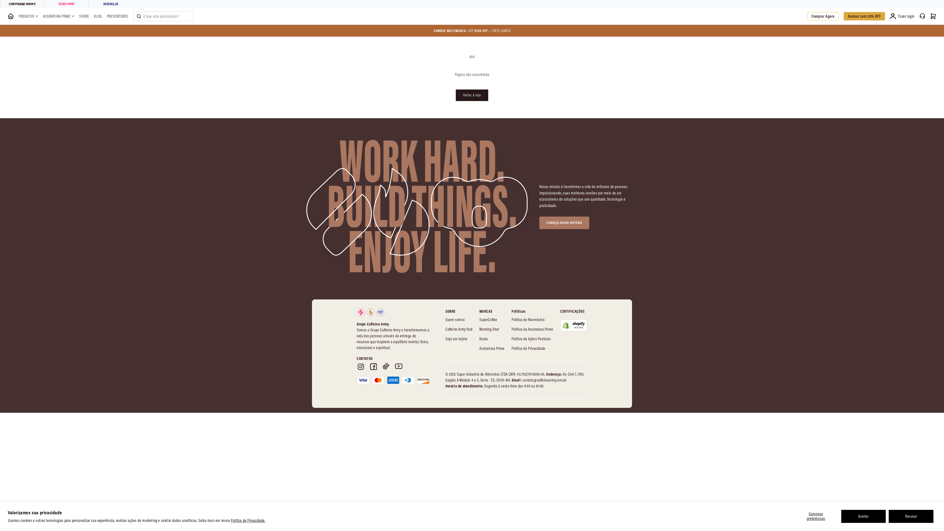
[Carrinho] (933, 16)
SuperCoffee (488, 319)
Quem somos (455, 319)
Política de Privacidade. (248, 520)
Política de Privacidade (529, 348)
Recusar (911, 516)
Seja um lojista (456, 338)
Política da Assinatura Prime (532, 329)
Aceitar (863, 516)
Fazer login (906, 16)
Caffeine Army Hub (458, 329)
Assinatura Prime (492, 348)
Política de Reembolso (528, 319)
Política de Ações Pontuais (531, 338)
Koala (483, 338)
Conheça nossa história (564, 223)
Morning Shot (489, 329)
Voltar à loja (472, 95)
